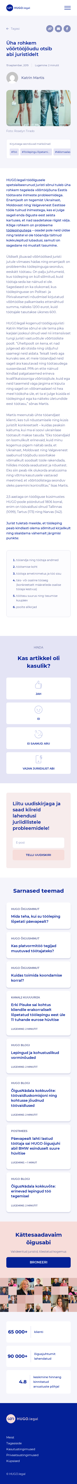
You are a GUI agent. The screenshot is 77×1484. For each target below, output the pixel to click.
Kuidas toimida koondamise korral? (36, 977)
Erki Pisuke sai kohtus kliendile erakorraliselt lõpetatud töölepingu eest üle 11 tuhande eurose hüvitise (38, 1012)
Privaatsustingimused (22, 1455)
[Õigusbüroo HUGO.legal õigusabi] (18, 8)
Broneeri (38, 1262)
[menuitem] (36, 1437)
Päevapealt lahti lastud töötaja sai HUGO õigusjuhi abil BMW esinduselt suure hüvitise (35, 1146)
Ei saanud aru (38, 743)
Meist (10, 1437)
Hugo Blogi (20, 1045)
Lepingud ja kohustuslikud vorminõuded (35, 1055)
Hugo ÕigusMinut (25, 909)
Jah (38, 694)
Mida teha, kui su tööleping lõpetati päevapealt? (35, 919)
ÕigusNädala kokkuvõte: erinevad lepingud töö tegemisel (33, 1191)
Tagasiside (14, 1443)
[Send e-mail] (58, 28)
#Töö (14, 151)
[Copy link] (49, 28)
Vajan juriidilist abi (38, 768)
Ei (38, 719)
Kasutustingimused (20, 1449)
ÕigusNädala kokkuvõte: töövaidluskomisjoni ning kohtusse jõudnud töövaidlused (34, 1098)
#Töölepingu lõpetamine (36, 151)
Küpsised (13, 1461)
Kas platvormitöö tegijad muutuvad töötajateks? (33, 948)
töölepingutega (18, 230)
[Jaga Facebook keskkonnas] (67, 28)
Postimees (19, 1131)
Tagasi (15, 28)
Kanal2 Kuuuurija (25, 997)
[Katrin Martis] (12, 78)
